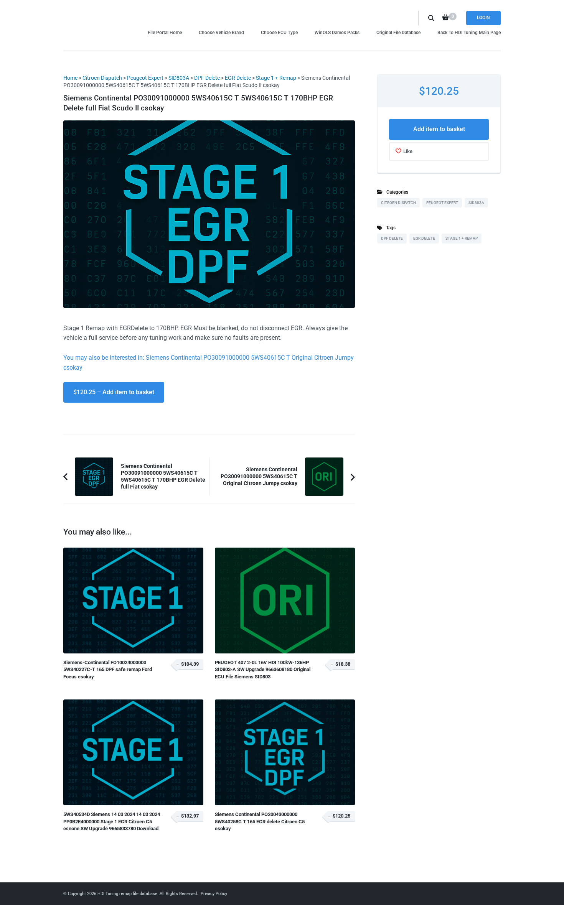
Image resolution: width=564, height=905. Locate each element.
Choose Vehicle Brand (221, 32)
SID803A (178, 78)
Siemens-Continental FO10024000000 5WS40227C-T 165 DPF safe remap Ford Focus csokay (107, 670)
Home (70, 78)
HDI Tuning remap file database (127, 893)
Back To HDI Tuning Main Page (469, 32)
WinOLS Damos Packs (337, 32)
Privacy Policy (214, 893)
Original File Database (398, 32)
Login (483, 17)
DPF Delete (207, 78)
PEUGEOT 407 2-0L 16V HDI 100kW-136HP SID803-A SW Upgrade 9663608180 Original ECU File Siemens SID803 (262, 670)
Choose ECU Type (279, 32)
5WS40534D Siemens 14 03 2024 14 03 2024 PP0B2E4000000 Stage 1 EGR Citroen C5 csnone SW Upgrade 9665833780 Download (111, 821)
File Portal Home (165, 32)
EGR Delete (238, 78)
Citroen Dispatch (102, 78)
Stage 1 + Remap (276, 78)
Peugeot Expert (145, 78)
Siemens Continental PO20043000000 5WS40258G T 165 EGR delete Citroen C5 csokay (260, 821)
